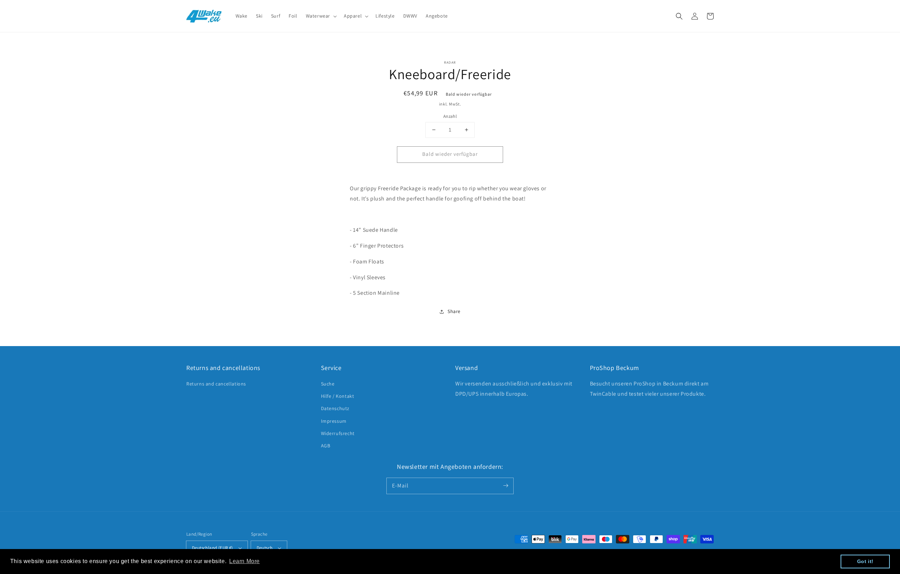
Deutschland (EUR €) (212, 548)
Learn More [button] (244, 561)
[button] (679, 16)
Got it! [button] (865, 561)
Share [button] (454, 311)
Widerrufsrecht (338, 433)
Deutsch (265, 548)
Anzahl (450, 116)
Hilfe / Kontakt (337, 396)
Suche (328, 384)
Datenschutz (335, 408)
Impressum (334, 421)
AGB (325, 445)
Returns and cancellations (216, 384)
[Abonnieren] (505, 485)
